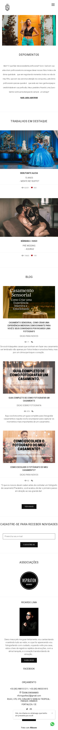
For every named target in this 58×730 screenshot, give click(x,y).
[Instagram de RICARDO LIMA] (31, 709)
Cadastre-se (29, 545)
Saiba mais (29, 660)
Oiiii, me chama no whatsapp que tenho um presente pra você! (31, 714)
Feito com (29, 728)
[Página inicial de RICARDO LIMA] (7, 7)
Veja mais (29, 507)
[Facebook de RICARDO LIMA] (27, 709)
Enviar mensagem (30, 692)
